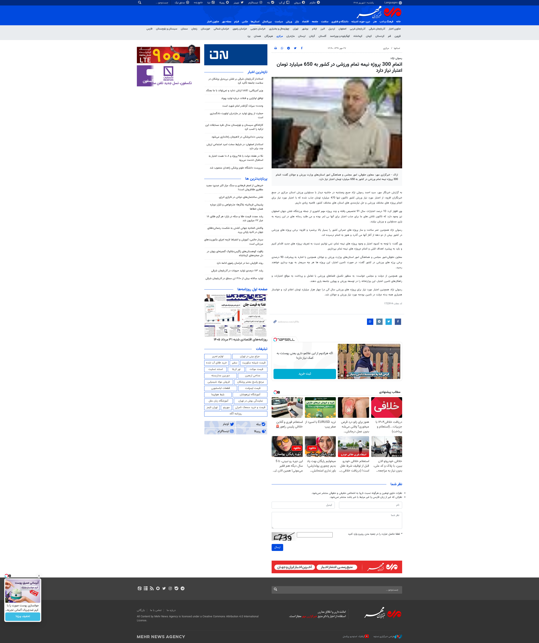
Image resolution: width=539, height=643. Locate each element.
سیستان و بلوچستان (166, 29)
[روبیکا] (158, 589)
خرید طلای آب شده (216, 363)
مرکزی (279, 36)
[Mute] (347, 375)
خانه (398, 22)
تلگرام (313, 3)
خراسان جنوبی (258, 29)
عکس (245, 22)
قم (389, 36)
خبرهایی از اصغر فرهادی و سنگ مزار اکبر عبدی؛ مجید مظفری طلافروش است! (234, 188)
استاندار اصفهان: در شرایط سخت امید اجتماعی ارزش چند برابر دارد (235, 146)
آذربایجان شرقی (377, 29)
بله (269, 3)
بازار (297, 22)
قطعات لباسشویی (220, 388)
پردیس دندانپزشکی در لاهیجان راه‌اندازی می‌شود (237, 137)
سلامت (324, 22)
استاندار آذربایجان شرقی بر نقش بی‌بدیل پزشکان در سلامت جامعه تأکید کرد (235, 81)
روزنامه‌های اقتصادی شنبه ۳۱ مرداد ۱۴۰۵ (240, 339)
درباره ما (171, 610)
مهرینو (226, 407)
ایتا (209, 3)
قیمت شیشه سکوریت (253, 363)
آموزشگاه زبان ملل (218, 401)
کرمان (369, 36)
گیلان (312, 36)
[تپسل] (275, 340)
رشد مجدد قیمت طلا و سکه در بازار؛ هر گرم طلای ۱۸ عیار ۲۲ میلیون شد (235, 218)
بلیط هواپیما (217, 394)
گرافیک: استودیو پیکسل (354, 636)
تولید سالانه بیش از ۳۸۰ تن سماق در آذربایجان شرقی (234, 278)
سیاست (279, 22)
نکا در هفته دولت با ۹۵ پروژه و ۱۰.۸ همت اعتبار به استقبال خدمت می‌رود (236, 158)
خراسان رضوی (240, 29)
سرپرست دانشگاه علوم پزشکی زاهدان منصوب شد (236, 168)
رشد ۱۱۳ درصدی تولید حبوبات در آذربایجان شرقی (237, 271)
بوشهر (305, 29)
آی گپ (282, 3)
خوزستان (205, 29)
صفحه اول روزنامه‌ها (252, 289)
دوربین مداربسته (220, 376)
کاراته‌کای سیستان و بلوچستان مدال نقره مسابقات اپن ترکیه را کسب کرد (234, 127)
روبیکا (222, 3)
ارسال (277, 547)
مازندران (290, 36)
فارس (149, 29)
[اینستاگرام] (170, 589)
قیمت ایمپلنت (252, 388)
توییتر (237, 3)
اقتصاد (305, 22)
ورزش (289, 22)
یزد (248, 36)
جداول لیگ (180, 3)
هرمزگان (268, 36)
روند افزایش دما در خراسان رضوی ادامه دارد (240, 263)
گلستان (322, 36)
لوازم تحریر (217, 356)
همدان (257, 36)
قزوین (398, 36)
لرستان (302, 36)
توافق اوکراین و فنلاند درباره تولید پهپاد (242, 98)
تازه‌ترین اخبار (257, 72)
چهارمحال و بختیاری (279, 29)
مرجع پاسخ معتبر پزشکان (250, 382)
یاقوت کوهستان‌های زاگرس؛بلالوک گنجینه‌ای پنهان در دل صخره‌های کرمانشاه (235, 253)
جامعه (315, 22)
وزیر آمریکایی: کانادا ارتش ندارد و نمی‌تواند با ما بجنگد (234, 90)
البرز (322, 29)
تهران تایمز (212, 407)
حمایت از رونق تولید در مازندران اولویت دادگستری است (236, 115)
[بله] (176, 589)
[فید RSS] (151, 589)
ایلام (314, 29)
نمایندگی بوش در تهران (250, 401)
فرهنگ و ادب (386, 22)
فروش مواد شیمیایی (219, 382)
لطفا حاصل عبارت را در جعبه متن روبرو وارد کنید (375, 534)
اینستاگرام (253, 3)
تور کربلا (236, 369)
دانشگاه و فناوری (339, 22)
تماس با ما (155, 610)
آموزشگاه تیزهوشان (250, 394)
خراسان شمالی (221, 29)
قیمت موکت (256, 369)
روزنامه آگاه (236, 414)
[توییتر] (164, 589)
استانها (397, 48)
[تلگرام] (182, 589)
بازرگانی (141, 610)
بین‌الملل (267, 22)
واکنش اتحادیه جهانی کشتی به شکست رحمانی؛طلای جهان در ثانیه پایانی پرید (235, 230)
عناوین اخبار (395, 29)
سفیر (234, 363)
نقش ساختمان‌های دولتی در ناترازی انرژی (241, 197)
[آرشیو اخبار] (145, 589)
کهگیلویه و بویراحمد (340, 36)
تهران (295, 29)
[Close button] (39, 576)
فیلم (236, 22)
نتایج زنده (198, 2)
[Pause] (341, 375)
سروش (297, 3)
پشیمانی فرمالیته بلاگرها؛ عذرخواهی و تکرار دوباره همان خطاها (236, 207)
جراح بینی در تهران (250, 356)
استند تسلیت (215, 369)
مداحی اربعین (252, 376)
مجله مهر (226, 22)
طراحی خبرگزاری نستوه (384, 636)
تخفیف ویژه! (23, 616)
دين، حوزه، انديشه (360, 22)
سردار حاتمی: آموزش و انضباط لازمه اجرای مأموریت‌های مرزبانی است (233, 242)
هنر (375, 22)
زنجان (194, 29)
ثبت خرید (305, 373)
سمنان (184, 29)
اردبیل (331, 29)
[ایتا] (139, 589)
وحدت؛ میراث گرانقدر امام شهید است (242, 106)
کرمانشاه (358, 36)
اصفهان (342, 29)
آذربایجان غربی (357, 29)
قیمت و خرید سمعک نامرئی (250, 407)
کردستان (379, 36)
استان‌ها (255, 22)
